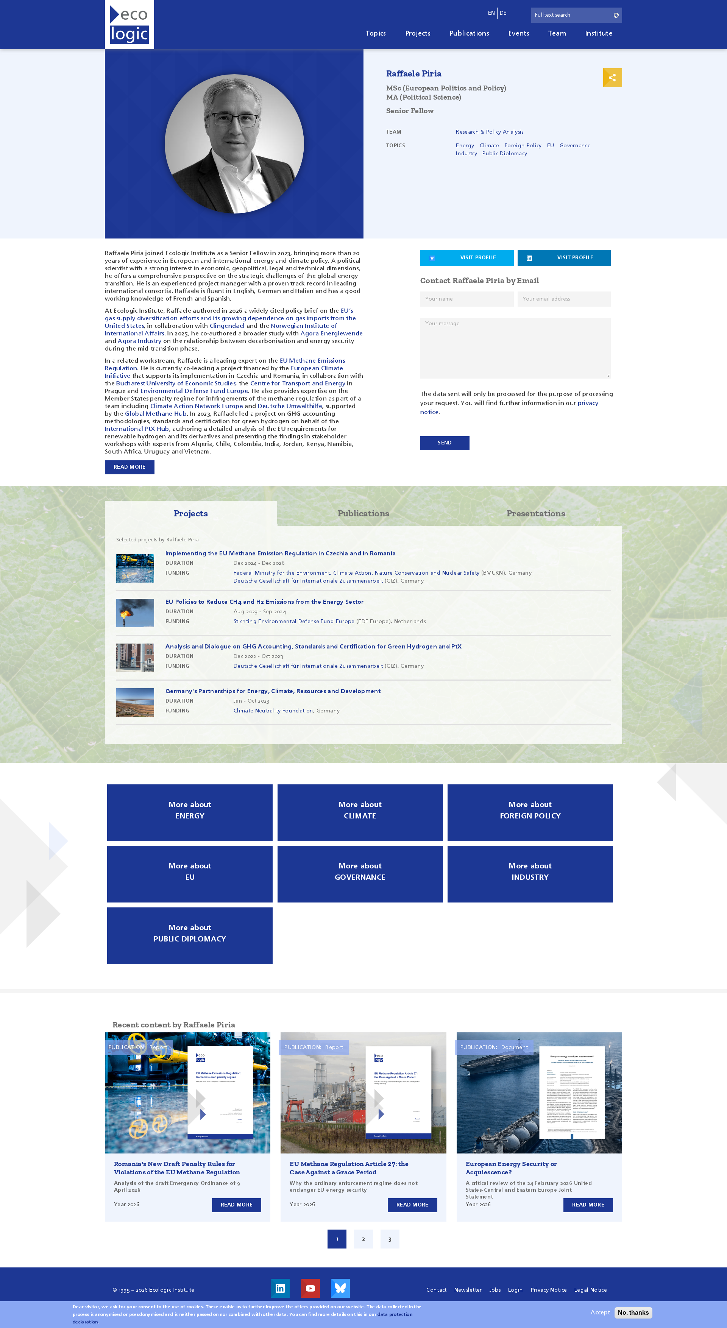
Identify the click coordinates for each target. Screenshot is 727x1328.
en (491, 13)
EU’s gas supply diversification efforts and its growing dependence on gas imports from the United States (230, 318)
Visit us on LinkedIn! (280, 1288)
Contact (436, 1290)
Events (518, 33)
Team (557, 33)
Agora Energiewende (332, 334)
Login (515, 1290)
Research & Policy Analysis (489, 132)
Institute (599, 33)
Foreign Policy (523, 145)
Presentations (536, 513)
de (503, 13)
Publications (469, 33)
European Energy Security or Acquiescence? (511, 1168)
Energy (465, 145)
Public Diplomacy (504, 153)
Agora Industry (139, 341)
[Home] (129, 24)
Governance (575, 145)
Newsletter (468, 1290)
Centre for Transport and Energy (297, 384)
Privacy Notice (549, 1290)
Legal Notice (590, 1290)
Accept (600, 1313)
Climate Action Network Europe (196, 407)
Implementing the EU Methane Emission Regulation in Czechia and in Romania (280, 554)
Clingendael (227, 326)
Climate (489, 145)
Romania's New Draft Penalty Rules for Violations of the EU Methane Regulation (177, 1168)
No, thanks (633, 1312)
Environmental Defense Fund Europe (194, 391)
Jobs (495, 1290)
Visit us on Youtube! (310, 1288)
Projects (418, 33)
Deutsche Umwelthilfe (290, 407)
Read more (237, 1205)
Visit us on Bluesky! (340, 1288)
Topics (376, 33)
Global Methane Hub (156, 414)
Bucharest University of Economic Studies (176, 384)
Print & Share (612, 77)
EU (550, 145)
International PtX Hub (137, 429)
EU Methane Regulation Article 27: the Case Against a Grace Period (349, 1168)
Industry (466, 153)
